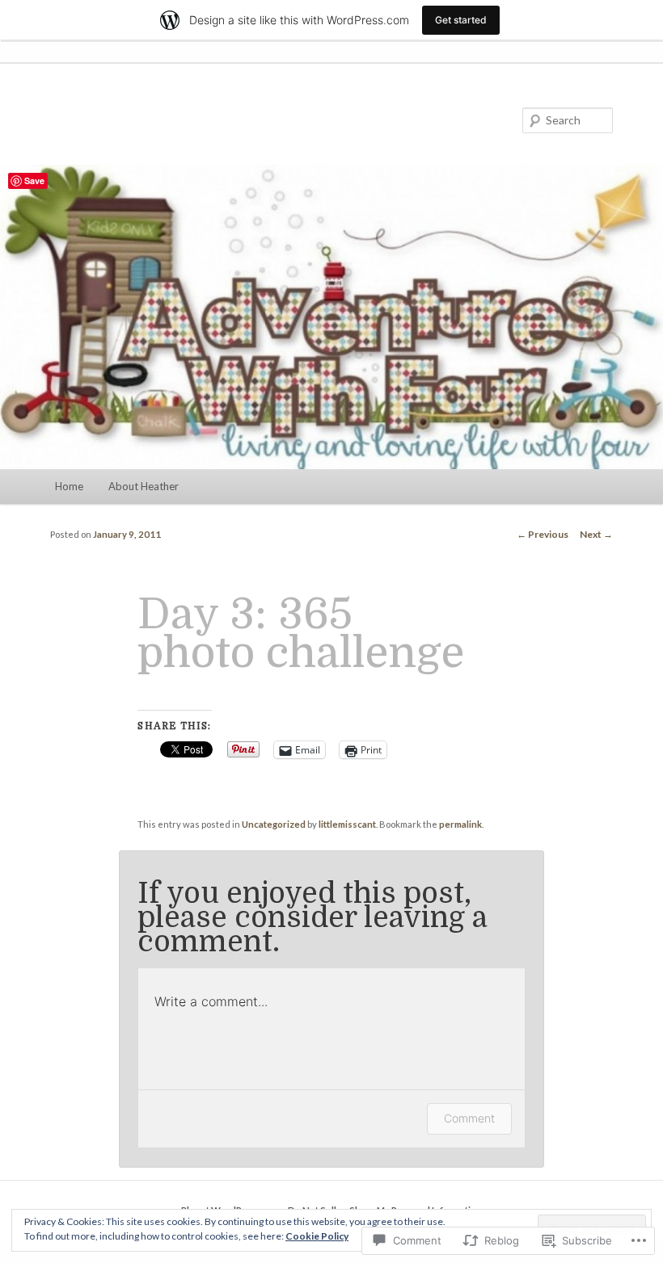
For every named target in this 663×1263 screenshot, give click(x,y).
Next (596, 534)
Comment (469, 1118)
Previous (542, 534)
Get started (461, 20)
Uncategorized (274, 824)
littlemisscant (347, 824)
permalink (460, 824)
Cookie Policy (316, 1236)
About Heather (143, 486)
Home (69, 486)
